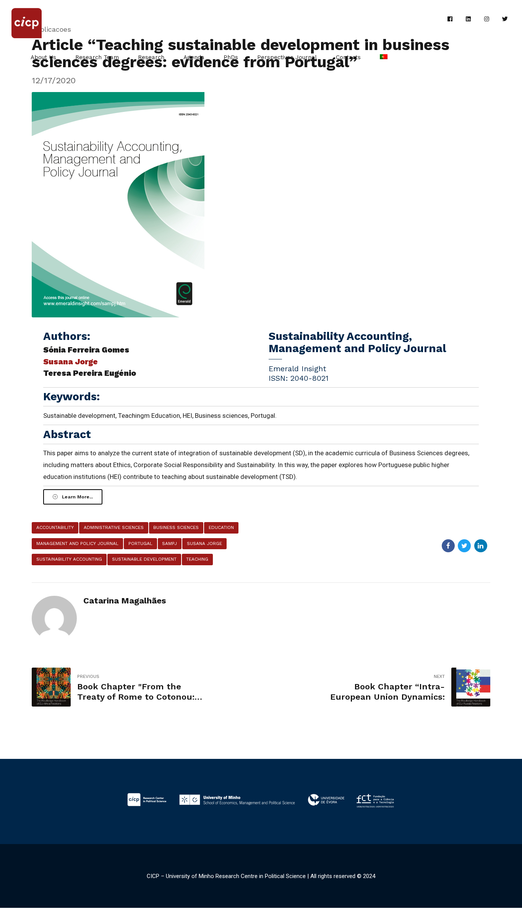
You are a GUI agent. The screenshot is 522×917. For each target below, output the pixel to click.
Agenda (193, 57)
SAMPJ (169, 543)
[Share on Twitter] (464, 545)
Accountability (55, 527)
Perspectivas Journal (287, 57)
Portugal (140, 543)
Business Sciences (176, 527)
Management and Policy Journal (77, 543)
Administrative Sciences (114, 527)
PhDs (231, 57)
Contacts (348, 57)
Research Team (97, 57)
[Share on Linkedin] (480, 545)
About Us (43, 57)
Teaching (197, 559)
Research (151, 57)
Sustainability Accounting (69, 559)
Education (221, 527)
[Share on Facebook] (448, 545)
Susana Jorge (204, 543)
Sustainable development (144, 559)
